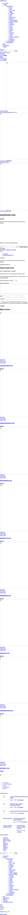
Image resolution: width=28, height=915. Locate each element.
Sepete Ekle (23, 246)
